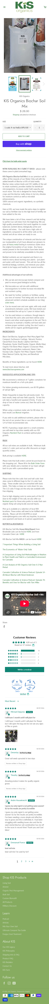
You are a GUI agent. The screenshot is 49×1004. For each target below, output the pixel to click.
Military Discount (9, 906)
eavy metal (14, 244)
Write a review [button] (24, 669)
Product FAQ (8, 958)
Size (4, 122)
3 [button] (25, 861)
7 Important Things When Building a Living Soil (21, 544)
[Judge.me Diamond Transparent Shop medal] (30, 685)
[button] (13, 651)
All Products (7, 902)
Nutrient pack (8, 501)
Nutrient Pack (15, 433)
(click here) (9, 302)
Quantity (37, 122)
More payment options (24, 150)
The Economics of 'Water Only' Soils (17, 549)
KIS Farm (6, 970)
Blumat (18, 412)
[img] (10, 708)
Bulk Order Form (38, 463)
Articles (6, 923)
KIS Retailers (8, 962)
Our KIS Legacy (9, 947)
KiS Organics (12, 991)
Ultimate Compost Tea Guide (14, 930)
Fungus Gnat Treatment (12, 934)
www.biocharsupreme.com (13, 369)
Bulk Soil (6, 894)
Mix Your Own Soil (10, 926)
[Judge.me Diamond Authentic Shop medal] (17, 685)
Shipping (16, 115)
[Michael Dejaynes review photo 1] (11, 736)
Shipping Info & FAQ (11, 955)
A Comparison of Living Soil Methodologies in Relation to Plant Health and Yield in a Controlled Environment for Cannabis (24, 557)
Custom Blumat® (10, 898)
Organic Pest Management (13, 890)
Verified (23, 694)
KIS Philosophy (9, 951)
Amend (5, 887)
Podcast (6, 919)
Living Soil (7, 883)
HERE (39, 362)
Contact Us (7, 966)
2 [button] (21, 861)
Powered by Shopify (23, 991)
